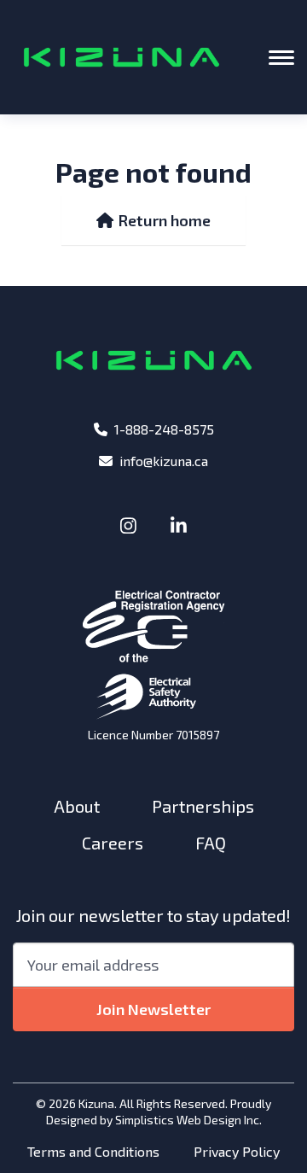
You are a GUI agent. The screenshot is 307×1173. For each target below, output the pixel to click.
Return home (162, 220)
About (77, 806)
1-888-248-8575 (164, 429)
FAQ (210, 842)
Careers (112, 842)
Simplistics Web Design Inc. (188, 1119)
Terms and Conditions (93, 1151)
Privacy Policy (237, 1151)
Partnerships (203, 806)
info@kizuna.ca (163, 460)
